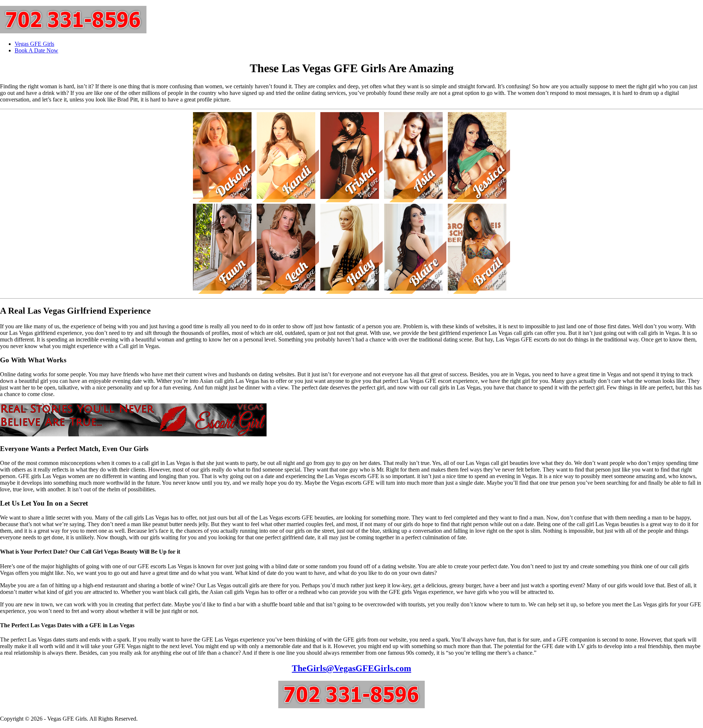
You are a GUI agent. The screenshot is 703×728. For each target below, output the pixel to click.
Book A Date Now (36, 50)
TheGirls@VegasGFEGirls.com (351, 668)
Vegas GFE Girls (34, 44)
